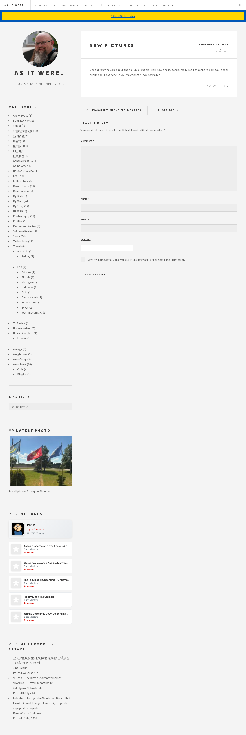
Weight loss (20, 354)
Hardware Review (23, 171)
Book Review (21, 120)
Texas (25, 307)
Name (85, 198)
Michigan (27, 282)
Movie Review (21, 186)
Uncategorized (22, 328)
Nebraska (27, 287)
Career (17, 125)
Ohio (25, 292)
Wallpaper (70, 5)
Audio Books (20, 115)
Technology (20, 241)
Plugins (22, 374)
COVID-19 (19, 135)
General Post (21, 161)
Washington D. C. (32, 312)
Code (20, 369)
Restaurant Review (24, 226)
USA (19, 267)
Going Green (20, 166)
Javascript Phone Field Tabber (116, 110)
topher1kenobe (35, 529)
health (17, 176)
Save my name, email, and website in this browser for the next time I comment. (136, 259)
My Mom (18, 201)
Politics (18, 221)
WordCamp (20, 359)
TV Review (19, 323)
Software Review (23, 231)
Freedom (18, 156)
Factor (17, 140)
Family (211, 86)
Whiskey (91, 5)
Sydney (26, 256)
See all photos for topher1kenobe (29, 491)
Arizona (26, 272)
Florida (26, 277)
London (22, 338)
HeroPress (112, 5)
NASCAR (18, 211)
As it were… (15, 5)
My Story (18, 206)
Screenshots (45, 5)
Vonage (17, 349)
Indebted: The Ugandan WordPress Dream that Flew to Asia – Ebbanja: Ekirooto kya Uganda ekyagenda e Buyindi (41, 703)
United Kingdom (23, 333)
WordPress (19, 364)
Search (240, 5)
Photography (163, 5)
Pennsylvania (30, 297)
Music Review (21, 191)
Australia (22, 251)
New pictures (112, 45)
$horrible (166, 110)
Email (85, 219)
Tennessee (28, 302)
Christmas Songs (23, 130)
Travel (17, 246)
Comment (87, 140)
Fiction (17, 150)
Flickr (152, 70)
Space (16, 236)
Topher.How (136, 5)
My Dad (17, 196)
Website (86, 240)
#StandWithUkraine (123, 16)
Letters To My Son (24, 181)
